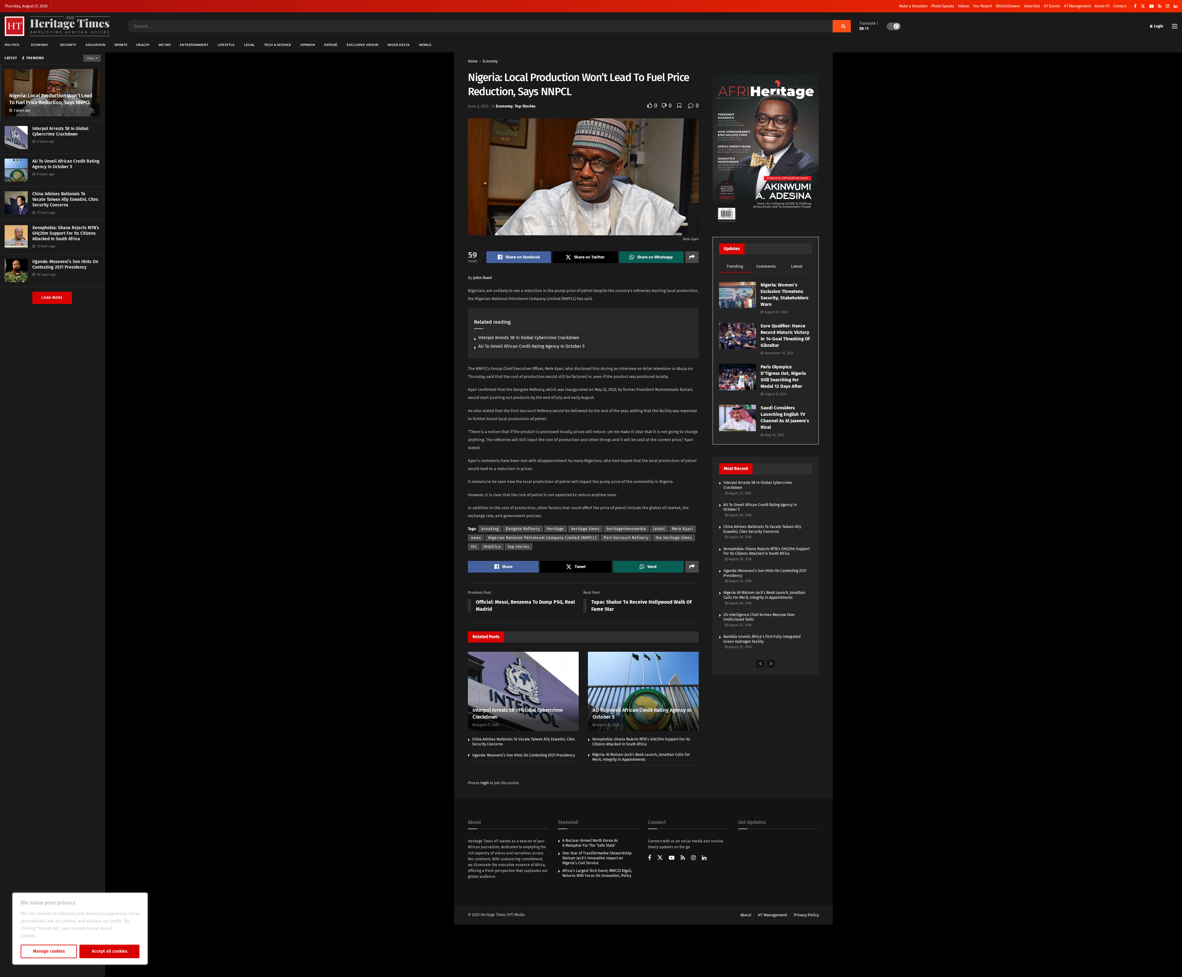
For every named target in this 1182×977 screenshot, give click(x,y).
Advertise (1032, 6)
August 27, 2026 (487, 725)
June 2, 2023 (478, 106)
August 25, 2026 (740, 625)
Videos (963, 6)
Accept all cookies (109, 951)
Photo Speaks (942, 6)
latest (659, 529)
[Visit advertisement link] (766, 149)
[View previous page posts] (760, 663)
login (484, 783)
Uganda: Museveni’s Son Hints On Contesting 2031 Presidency (65, 264)
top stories (518, 547)
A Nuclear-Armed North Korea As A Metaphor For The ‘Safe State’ (590, 843)
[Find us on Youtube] (1151, 6)
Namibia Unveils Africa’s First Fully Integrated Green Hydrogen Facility (762, 639)
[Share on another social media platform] (692, 257)
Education (95, 45)
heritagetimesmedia (626, 529)
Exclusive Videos (362, 45)
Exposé (330, 45)
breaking (490, 529)
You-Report (982, 6)
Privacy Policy (806, 915)
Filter (90, 58)
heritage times (585, 529)
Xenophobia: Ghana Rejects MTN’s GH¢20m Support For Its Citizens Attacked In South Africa (65, 233)
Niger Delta (398, 45)
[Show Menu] (1174, 26)
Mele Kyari (682, 529)
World (425, 45)
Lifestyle (226, 45)
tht (473, 547)
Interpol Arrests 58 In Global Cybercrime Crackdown (60, 131)
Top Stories (525, 106)
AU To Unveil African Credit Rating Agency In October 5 (65, 164)
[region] (80, 929)
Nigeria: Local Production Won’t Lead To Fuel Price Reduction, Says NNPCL (50, 99)
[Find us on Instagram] (1167, 6)
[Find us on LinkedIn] (1175, 6)
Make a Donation (913, 6)
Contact (1119, 6)
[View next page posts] (771, 663)
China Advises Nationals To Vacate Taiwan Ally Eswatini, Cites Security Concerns (65, 199)
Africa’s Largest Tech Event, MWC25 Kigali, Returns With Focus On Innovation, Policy (597, 873)
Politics (12, 45)
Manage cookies (49, 951)
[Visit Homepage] (57, 26)
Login (1158, 26)
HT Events (1052, 6)
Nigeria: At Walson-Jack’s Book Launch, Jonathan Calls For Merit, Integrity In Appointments (641, 757)
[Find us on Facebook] (1135, 6)
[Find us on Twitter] (1143, 6)
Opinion (307, 45)
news (476, 538)
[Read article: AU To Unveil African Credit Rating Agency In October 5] (643, 691)
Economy (39, 45)
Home (473, 61)
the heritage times (674, 538)
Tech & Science (277, 45)
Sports (121, 45)
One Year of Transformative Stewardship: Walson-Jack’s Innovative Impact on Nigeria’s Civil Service (597, 858)
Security (68, 45)
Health (142, 45)
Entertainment (194, 45)
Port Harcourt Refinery (626, 538)
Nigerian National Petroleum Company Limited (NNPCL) (542, 538)
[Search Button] (842, 26)
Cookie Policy (51, 935)
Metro (165, 45)
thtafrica (492, 547)
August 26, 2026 (607, 725)
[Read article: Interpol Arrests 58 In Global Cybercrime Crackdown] (523, 691)
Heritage (555, 529)
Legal (249, 45)
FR (867, 28)
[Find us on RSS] (1159, 6)
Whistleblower (1008, 6)
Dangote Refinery (523, 529)
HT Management (1077, 6)
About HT (1102, 6)
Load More (52, 298)
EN (861, 28)
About (745, 915)
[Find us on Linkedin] (704, 858)
